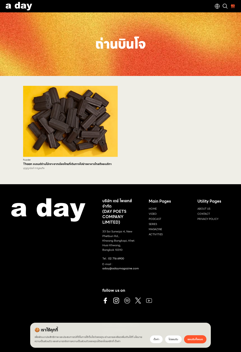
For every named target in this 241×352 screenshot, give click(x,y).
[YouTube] (149, 301)
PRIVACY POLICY (207, 219)
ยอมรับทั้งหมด (195, 339)
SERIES (153, 224)
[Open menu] (232, 6)
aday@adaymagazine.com (120, 268)
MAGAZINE (155, 229)
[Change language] (217, 6)
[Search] (225, 6)
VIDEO (153, 214)
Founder (27, 160)
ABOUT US (203, 209)
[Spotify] (127, 301)
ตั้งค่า (117, 341)
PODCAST (155, 219)
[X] (138, 301)
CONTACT (203, 214)
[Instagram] (116, 301)
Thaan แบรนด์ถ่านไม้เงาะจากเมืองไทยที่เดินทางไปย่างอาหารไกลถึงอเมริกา (67, 164)
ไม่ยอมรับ (173, 339)
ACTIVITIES (156, 234)
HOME (153, 209)
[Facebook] (105, 301)
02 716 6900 (116, 258)
